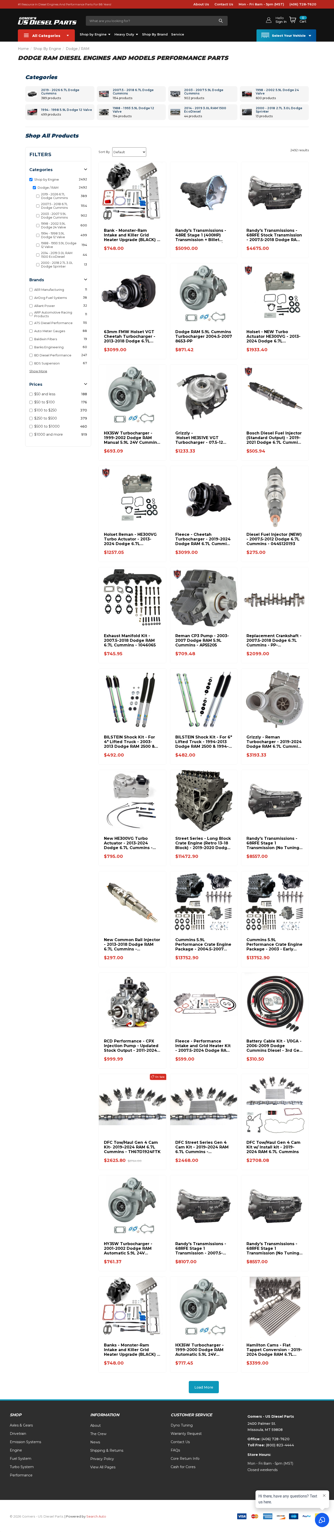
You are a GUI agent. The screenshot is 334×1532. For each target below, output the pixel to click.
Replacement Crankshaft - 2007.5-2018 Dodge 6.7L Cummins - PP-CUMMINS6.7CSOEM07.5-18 (274, 640)
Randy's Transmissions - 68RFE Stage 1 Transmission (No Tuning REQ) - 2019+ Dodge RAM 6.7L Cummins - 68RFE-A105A (272, 843)
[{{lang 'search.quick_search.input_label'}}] (220, 21)
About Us (201, 4)
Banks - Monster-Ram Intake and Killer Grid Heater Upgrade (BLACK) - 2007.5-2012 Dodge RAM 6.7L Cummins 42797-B (131, 1350)
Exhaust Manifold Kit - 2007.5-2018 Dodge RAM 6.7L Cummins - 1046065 (130, 640)
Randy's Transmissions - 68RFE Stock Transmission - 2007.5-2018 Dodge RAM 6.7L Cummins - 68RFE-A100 (274, 235)
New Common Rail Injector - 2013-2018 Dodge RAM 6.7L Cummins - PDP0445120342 (132, 944)
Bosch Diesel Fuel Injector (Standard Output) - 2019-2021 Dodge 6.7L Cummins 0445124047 (274, 438)
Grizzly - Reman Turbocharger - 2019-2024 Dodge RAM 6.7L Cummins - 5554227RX (274, 742)
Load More (203, 1387)
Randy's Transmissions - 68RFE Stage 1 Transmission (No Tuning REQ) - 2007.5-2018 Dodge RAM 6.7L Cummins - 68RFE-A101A (273, 1248)
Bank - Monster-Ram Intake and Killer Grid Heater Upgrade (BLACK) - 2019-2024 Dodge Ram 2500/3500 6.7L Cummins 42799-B (131, 235)
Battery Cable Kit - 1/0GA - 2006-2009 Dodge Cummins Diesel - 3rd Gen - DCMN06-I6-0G (274, 1046)
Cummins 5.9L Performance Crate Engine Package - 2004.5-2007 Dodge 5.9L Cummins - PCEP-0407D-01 (203, 944)
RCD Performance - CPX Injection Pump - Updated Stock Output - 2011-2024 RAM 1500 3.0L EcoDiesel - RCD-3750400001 (131, 1046)
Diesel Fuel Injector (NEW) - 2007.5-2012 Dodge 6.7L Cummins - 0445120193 (274, 539)
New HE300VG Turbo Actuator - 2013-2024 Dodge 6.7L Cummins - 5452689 (128, 843)
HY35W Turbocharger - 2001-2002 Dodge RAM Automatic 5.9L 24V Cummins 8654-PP (128, 1248)
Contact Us (223, 4)
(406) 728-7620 (302, 4)
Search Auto (96, 1516)
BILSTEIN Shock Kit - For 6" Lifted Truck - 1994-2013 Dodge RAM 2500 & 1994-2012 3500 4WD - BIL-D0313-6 (203, 742)
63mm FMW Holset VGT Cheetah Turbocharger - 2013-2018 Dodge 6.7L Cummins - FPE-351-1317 (129, 336)
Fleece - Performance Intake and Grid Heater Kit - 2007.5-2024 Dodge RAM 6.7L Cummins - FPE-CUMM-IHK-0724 (203, 1046)
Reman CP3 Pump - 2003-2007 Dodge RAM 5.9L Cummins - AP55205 (202, 640)
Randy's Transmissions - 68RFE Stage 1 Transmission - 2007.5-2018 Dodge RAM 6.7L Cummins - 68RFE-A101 (200, 1248)
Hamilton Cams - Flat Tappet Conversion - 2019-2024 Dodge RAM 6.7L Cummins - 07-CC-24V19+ (274, 1350)
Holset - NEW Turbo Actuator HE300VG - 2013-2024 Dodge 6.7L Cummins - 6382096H (273, 336)
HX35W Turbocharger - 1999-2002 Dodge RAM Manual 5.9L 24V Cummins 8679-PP (131, 438)
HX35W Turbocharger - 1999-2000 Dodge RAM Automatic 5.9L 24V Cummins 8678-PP (199, 1350)
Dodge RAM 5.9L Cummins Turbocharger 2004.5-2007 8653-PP (203, 336)
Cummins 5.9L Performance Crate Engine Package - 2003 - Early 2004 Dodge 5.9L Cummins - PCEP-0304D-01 (274, 944)
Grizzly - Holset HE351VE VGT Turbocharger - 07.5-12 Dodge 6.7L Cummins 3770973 (199, 438)
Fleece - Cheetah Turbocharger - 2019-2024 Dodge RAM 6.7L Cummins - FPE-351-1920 (203, 539)
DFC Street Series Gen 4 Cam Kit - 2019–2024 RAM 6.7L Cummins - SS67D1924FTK (202, 1147)
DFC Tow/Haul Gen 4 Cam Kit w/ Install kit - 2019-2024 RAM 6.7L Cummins (273, 1147)
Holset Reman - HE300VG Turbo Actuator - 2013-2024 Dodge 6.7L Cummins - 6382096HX (130, 539)
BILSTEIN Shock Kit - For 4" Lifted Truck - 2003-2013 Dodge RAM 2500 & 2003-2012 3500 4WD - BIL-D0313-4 (132, 742)
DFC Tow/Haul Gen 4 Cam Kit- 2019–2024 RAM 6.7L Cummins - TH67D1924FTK (132, 1147)
